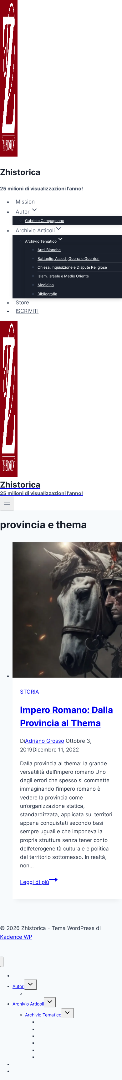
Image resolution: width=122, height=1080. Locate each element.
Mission (25, 202)
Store (22, 302)
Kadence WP (16, 937)
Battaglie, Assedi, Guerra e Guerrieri (68, 258)
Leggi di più (39, 882)
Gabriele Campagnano (44, 220)
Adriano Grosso (44, 741)
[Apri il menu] (7, 503)
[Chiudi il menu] (1, 962)
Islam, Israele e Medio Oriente (63, 276)
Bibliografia (47, 294)
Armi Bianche (49, 249)
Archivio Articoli (28, 1003)
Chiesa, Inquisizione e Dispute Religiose (72, 267)
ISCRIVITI (27, 311)
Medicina (46, 284)
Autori (18, 986)
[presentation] (67, 611)
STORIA (29, 692)
